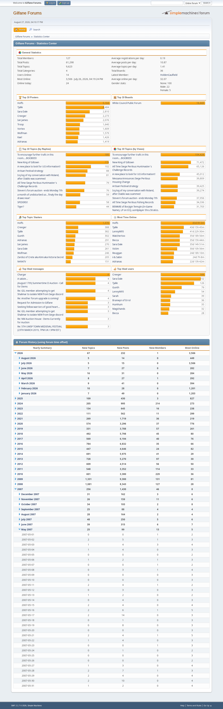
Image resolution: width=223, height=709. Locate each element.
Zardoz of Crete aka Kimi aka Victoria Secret (40, 257)
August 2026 (28, 358)
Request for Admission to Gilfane (35, 302)
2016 (20, 443)
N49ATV (21, 261)
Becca (115, 240)
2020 (20, 423)
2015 (20, 448)
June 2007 (27, 524)
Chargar (21, 274)
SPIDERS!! (22, 202)
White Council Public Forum (126, 103)
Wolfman (22, 133)
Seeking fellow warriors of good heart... (38, 306)
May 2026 (26, 373)
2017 (20, 438)
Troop (20, 124)
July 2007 (26, 519)
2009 (20, 479)
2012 (20, 464)
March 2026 (28, 383)
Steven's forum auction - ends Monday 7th (40, 190)
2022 (20, 413)
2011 (20, 469)
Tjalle (20, 107)
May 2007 (26, 529)
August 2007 (28, 514)
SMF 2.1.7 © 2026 (18, 705)
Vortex (21, 128)
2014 (20, 453)
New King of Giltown (28, 162)
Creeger (21, 115)
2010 (20, 474)
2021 (20, 418)
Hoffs (20, 103)
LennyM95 (118, 231)
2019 (20, 428)
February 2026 (29, 388)
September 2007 (30, 509)
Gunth (20, 235)
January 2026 (28, 393)
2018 (20, 433)
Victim (115, 248)
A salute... (22, 278)
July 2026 (26, 363)
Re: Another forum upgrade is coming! (38, 298)
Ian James (22, 120)
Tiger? (20, 206)
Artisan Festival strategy (30, 170)
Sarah (115, 296)
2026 (20, 353)
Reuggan (117, 253)
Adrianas (22, 141)
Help (182, 705)
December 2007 (30, 494)
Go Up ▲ (208, 705)
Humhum (117, 304)
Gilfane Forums (27, 13)
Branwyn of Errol (121, 300)
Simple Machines (35, 705)
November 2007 (30, 499)
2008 (20, 484)
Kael (19, 137)
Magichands (118, 308)
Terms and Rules (194, 705)
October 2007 (29, 504)
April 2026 (27, 378)
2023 (20, 408)
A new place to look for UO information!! (38, 166)
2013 (20, 459)
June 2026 (27, 368)
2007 (20, 489)
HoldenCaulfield (168, 74)
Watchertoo (118, 235)
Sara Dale (22, 111)
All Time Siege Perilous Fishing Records (133, 202)
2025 (20, 398)
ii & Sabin (117, 257)
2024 (20, 403)
